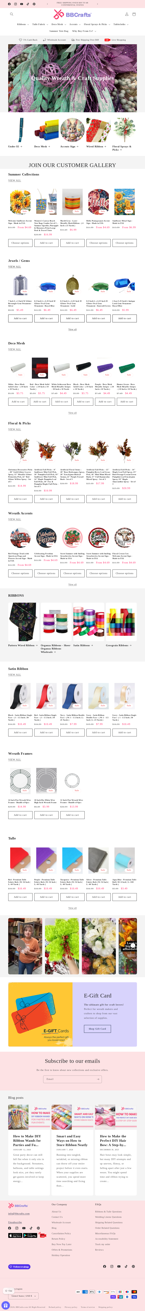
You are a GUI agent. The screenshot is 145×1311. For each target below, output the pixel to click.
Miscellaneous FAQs (105, 1233)
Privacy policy (71, 1307)
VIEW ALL (14, 266)
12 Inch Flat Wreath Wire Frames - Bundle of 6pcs (71, 801)
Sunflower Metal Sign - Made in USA (122, 222)
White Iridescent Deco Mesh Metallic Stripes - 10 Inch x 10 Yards (61, 386)
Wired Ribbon (94, 146)
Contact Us (57, 1217)
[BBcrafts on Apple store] (15, 1237)
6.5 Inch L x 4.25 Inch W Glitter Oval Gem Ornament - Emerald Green (98, 303)
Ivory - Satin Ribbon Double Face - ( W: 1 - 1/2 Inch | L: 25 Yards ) (97, 717)
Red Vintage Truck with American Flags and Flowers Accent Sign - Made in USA (20, 557)
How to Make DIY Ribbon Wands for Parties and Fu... (27, 1140)
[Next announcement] (97, 4)
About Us (56, 1211)
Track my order (102, 1244)
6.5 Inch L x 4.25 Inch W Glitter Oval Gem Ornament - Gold (71, 303)
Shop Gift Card (97, 1028)
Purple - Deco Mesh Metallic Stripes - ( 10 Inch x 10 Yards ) (104, 386)
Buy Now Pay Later (62, 1244)
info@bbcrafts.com (19, 1213)
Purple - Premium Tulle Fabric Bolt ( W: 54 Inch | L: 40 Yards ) (45, 882)
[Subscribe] (98, 1079)
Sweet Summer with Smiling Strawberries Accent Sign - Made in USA (72, 556)
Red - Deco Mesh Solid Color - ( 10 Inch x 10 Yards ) (39, 386)
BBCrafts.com (22, 1307)
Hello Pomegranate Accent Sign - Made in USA (98, 222)
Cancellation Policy (61, 1233)
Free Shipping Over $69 (87, 40)
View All (14, 180)
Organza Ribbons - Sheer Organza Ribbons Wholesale (56, 648)
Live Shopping (119, 40)
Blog (54, 1228)
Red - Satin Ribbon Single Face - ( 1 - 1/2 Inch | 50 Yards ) (45, 717)
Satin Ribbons (81, 645)
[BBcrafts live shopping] (42, 1237)
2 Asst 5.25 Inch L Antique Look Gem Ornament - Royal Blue (123, 303)
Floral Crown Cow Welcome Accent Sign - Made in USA (122, 556)
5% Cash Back (30, 40)
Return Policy (58, 1239)
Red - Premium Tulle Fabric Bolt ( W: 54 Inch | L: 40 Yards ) (19, 882)
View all (72, 329)
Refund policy (55, 1307)
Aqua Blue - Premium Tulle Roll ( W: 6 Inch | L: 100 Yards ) (124, 882)
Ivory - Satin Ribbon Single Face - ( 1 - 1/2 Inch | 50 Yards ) (124, 717)
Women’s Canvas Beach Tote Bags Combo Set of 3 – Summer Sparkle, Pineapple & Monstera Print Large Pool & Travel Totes (46, 225)
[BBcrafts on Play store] (30, 1237)
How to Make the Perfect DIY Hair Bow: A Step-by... (113, 1140)
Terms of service (88, 1307)
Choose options (20, 243)
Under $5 (13, 146)
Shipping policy (105, 1307)
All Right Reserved (36, 1307)
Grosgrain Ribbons (117, 645)
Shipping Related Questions (109, 1222)
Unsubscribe (15, 1222)
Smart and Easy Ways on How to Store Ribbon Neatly (72, 1140)
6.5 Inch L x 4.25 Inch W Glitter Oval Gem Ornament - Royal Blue (45, 303)
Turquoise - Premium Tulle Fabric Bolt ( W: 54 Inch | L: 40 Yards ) (72, 882)
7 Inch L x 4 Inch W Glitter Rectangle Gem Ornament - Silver (20, 303)
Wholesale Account (56, 40)
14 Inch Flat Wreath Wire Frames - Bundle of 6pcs (19, 801)
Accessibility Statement (106, 1239)
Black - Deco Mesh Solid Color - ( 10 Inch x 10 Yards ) (83, 386)
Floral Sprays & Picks (121, 148)
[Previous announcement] (47, 4)
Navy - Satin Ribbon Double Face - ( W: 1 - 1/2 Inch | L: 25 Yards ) (72, 717)
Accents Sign (67, 146)
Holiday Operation (61, 1255)
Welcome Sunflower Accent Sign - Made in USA (20, 222)
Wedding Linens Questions (108, 1217)
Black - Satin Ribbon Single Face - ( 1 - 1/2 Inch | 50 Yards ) (20, 717)
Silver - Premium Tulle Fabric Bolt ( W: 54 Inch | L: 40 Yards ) (97, 882)
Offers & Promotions (62, 1250)
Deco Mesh (40, 146)
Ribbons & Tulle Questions (108, 1211)
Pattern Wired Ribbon (21, 645)
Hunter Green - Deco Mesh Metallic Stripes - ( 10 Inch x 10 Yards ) (127, 386)
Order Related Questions (107, 1228)
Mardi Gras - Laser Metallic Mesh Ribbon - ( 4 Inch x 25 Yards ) (72, 223)
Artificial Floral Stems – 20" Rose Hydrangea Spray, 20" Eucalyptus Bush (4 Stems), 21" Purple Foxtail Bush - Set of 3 (72, 474)
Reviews (99, 1250)
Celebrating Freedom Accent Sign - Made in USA (46, 555)
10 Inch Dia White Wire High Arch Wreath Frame (45, 801)
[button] (11, 14)
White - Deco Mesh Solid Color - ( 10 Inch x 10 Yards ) (18, 386)
